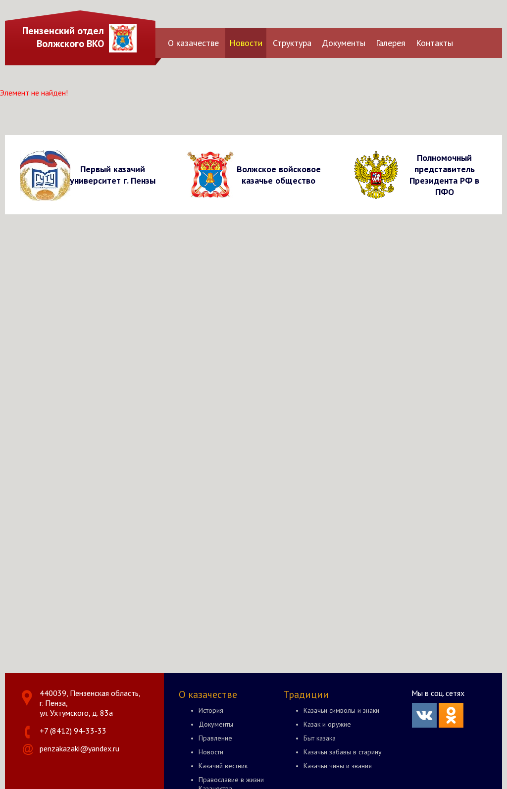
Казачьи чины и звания (338, 765)
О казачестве (193, 43)
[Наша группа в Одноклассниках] (451, 725)
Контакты (434, 43)
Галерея (391, 43)
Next (493, 174)
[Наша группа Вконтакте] (424, 725)
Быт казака (320, 738)
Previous (14, 174)
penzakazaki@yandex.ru (79, 748)
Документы (343, 43)
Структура (292, 43)
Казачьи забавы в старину (343, 751)
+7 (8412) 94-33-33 (73, 731)
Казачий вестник (223, 765)
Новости (245, 43)
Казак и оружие (327, 724)
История (211, 710)
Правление (215, 738)
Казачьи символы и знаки (341, 710)
